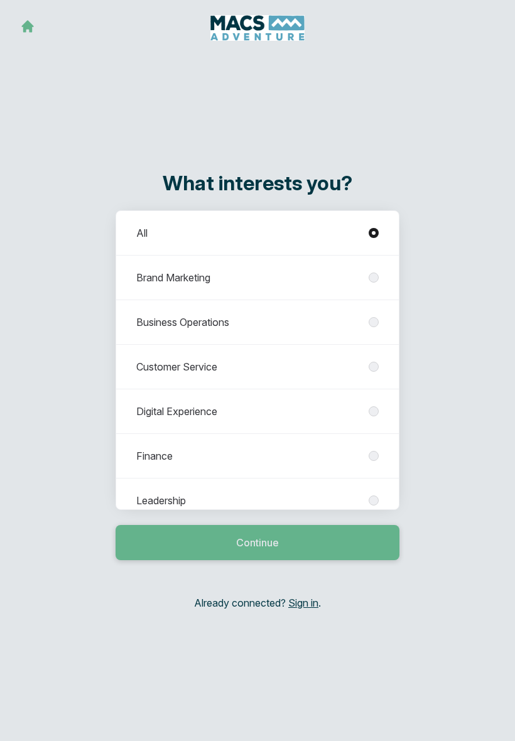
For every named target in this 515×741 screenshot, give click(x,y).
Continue (257, 542)
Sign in (303, 603)
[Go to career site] (27, 26)
